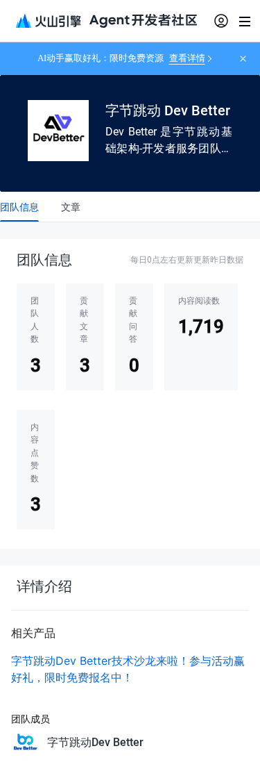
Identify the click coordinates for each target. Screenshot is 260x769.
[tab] (19, 207)
